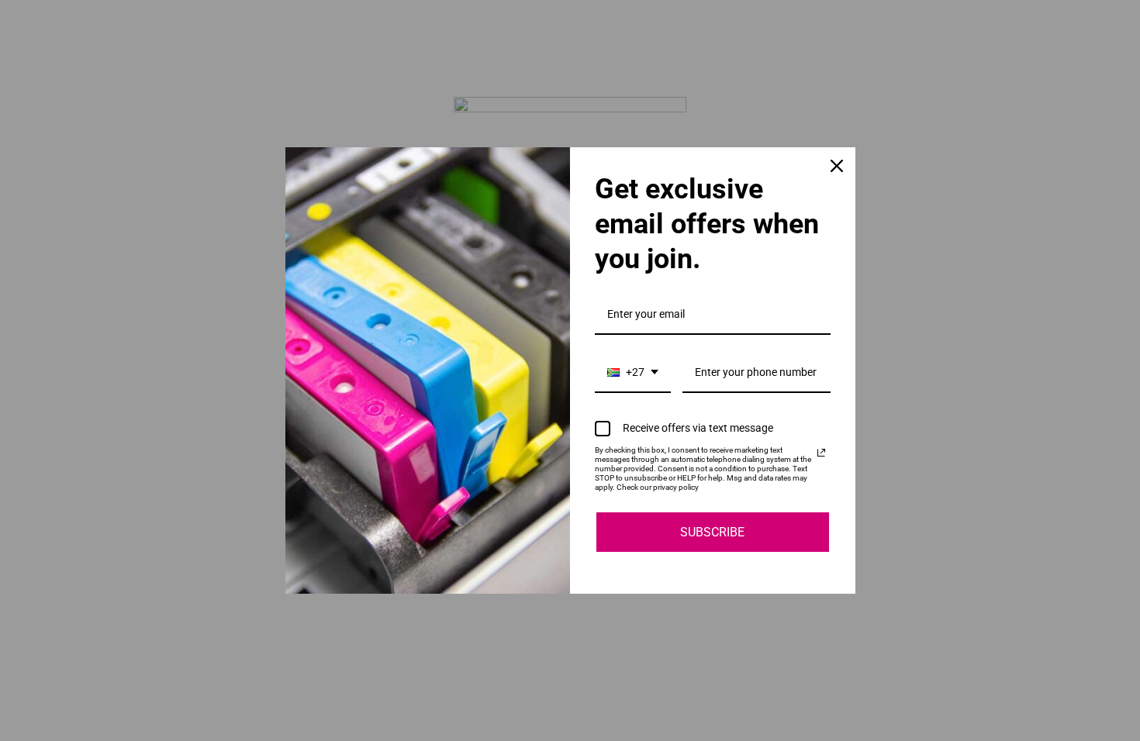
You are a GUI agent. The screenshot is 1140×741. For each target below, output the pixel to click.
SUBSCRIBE (712, 532)
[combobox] (633, 373)
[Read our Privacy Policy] (821, 452)
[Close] (836, 165)
